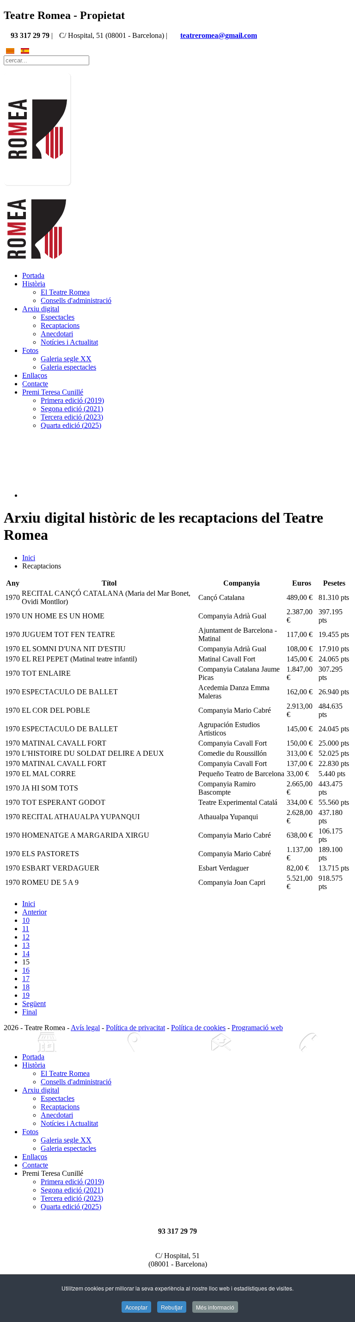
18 (26, 987)
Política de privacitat (135, 1028)
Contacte (35, 384)
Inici (28, 558)
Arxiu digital (40, 309)
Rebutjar (172, 1307)
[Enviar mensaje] (221, 1042)
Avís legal (85, 1028)
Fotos (30, 350)
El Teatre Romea (65, 292)
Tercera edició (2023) (72, 417)
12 (26, 937)
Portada (33, 275)
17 (26, 978)
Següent (34, 1003)
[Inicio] (47, 1042)
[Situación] (134, 1042)
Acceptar (136, 1307)
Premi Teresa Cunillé (52, 392)
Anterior (34, 912)
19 (26, 995)
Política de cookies (198, 1028)
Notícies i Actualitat (69, 342)
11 (25, 929)
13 (26, 945)
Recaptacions (60, 325)
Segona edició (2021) (72, 409)
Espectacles (57, 317)
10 (26, 920)
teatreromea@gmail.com (218, 35)
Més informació (215, 1307)
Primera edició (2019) (72, 400)
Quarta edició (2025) (71, 425)
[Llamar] (307, 1042)
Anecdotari (57, 334)
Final (29, 1012)
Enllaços (34, 375)
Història (33, 284)
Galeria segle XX (66, 359)
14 (26, 954)
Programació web (257, 1028)
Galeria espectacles (68, 367)
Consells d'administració (76, 300)
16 (26, 970)
